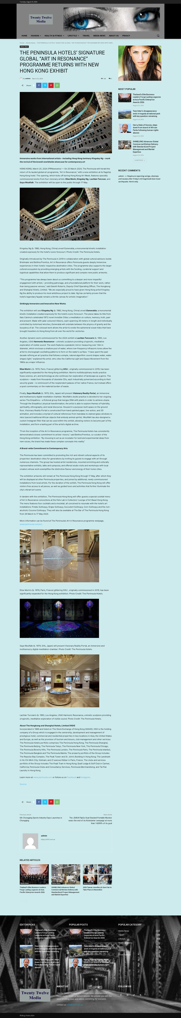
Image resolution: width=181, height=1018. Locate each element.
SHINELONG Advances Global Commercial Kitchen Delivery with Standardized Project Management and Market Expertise (145, 146)
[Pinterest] (51, 85)
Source (23, 784)
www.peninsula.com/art (31, 524)
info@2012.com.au (75, 1004)
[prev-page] (21, 901)
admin (27, 78)
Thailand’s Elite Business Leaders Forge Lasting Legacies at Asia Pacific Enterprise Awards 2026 (33, 889)
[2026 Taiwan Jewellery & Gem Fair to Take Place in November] (97, 874)
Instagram (85, 777)
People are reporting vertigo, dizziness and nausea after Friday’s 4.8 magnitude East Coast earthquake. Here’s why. (139, 179)
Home (22, 43)
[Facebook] (38, 85)
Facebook (71, 777)
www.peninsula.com (42, 777)
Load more (139, 160)
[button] (158, 36)
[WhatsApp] (57, 85)
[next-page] (25, 901)
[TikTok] (133, 995)
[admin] (21, 78)
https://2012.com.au (48, 839)
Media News (30, 43)
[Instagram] (127, 995)
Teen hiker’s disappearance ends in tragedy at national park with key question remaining (146, 113)
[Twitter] (45, 85)
